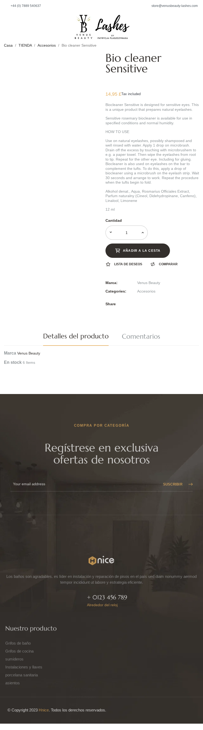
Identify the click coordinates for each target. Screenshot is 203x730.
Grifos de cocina (19, 631)
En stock (13, 362)
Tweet (147, 303)
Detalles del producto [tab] (76, 336)
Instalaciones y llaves (23, 647)
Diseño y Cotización (87, 655)
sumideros (14, 639)
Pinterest (155, 303)
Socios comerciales (87, 663)
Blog (73, 647)
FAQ (73, 639)
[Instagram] (168, 663)
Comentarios (141, 336)
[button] (23, 5)
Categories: (115, 291)
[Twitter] (154, 663)
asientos (12, 663)
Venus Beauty (148, 283)
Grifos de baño (18, 623)
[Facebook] (140, 663)
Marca (10, 353)
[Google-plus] (182, 663)
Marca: (111, 283)
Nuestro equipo (83, 631)
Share (138, 303)
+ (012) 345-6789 (148, 647)
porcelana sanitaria (21, 655)
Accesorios (146, 291)
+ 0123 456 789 (107, 583)
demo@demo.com (149, 638)
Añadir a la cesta (141, 251)
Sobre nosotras (83, 623)
